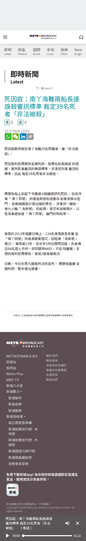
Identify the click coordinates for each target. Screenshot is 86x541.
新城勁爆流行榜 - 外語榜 (23, 442)
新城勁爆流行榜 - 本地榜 (23, 431)
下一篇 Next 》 (45, 88)
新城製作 (15, 397)
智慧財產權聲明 (53, 315)
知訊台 (11, 367)
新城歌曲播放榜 (20, 457)
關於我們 (52, 355)
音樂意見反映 (18, 463)
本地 (50, 52)
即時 (8, 52)
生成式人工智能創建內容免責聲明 (29, 315)
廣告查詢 (52, 360)
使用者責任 (67, 315)
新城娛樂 (15, 410)
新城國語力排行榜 (21, 450)
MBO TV (12, 379)
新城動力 (13, 391)
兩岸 (64, 52)
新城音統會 (14, 416)
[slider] (47, 536)
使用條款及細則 (56, 365)
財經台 (11, 361)
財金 (22, 52)
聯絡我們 (52, 379)
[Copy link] (30, 136)
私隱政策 (52, 375)
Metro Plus (14, 373)
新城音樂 (15, 404)
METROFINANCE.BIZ (22, 355)
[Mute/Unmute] (67, 523)
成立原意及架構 (20, 422)
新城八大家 (14, 385)
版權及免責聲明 (56, 370)
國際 (36, 52)
